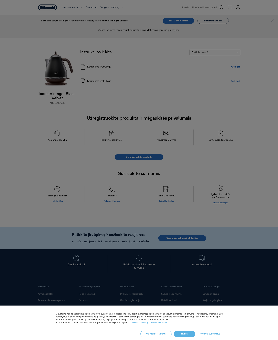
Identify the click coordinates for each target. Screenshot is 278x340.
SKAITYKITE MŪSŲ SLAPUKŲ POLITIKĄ (149, 322)
